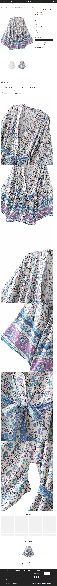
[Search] (45, 1)
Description (27, 76)
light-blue (22, 564)
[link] (54, 40)
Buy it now (46, 42)
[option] (17, 33)
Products (4, 7)
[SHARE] (55, 40)
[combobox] (46, 1)
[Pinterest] (34, 577)
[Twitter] (38, 577)
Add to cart (44, 39)
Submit (47, 573)
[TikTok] (36, 577)
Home (1, 7)
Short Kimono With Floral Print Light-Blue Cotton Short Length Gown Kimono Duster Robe (28, 562)
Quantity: (36, 32)
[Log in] (50, 1)
